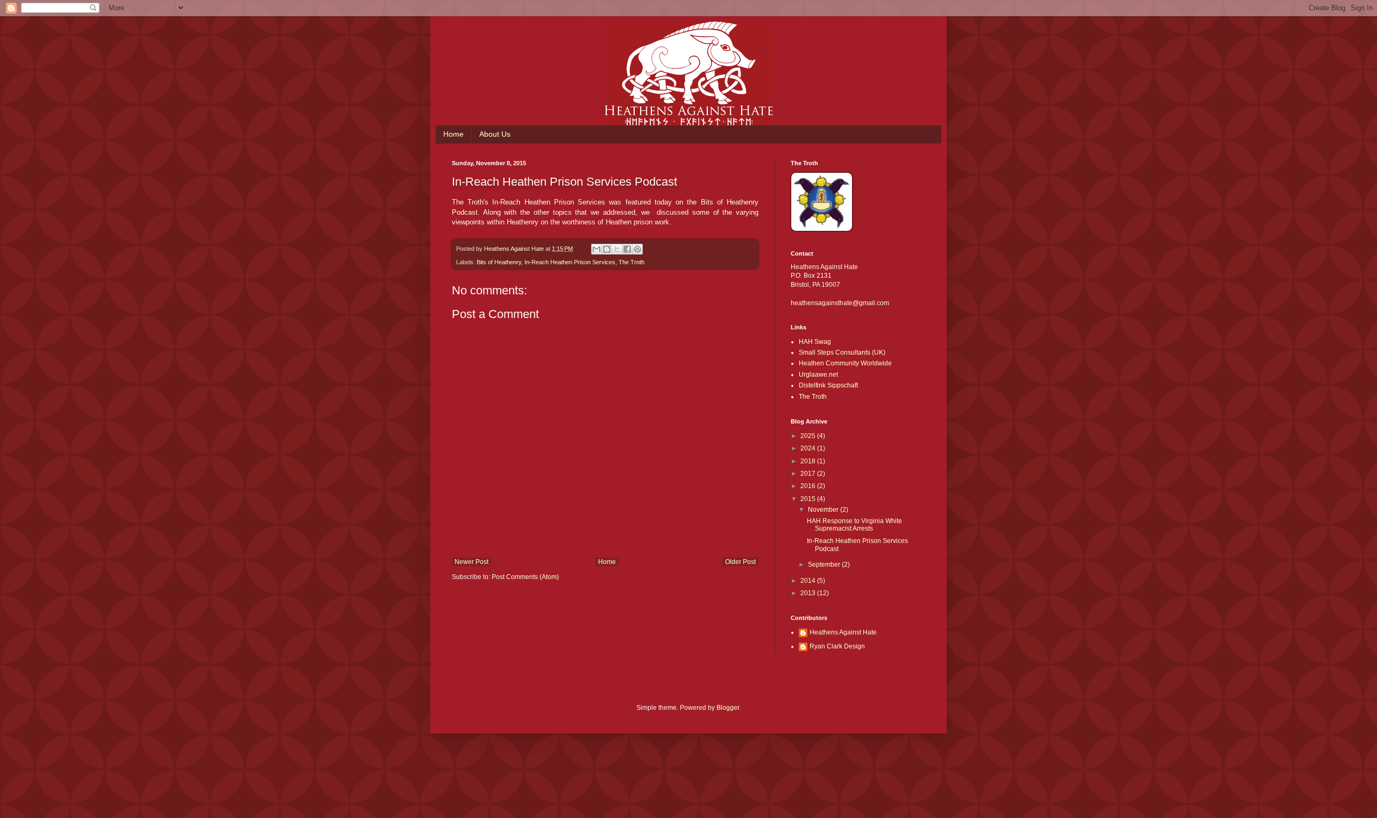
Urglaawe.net (818, 374)
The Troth (631, 262)
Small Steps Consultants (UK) (842, 352)
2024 (808, 448)
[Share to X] (617, 249)
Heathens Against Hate (843, 632)
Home (453, 134)
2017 (808, 473)
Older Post (740, 562)
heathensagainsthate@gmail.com (840, 303)
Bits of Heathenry (499, 262)
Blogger (727, 707)
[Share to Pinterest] (637, 249)
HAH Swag (815, 341)
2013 (808, 593)
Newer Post (471, 562)
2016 (808, 486)
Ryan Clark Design (837, 646)
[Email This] (596, 249)
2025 (808, 436)
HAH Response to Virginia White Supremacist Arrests (854, 524)
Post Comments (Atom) (525, 577)
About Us (494, 134)
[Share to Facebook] (627, 249)
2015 (808, 499)
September (825, 564)
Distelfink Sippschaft (828, 385)
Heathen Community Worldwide (845, 363)
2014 (808, 580)
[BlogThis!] (606, 249)
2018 (808, 461)
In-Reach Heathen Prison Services (569, 262)
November (824, 509)
